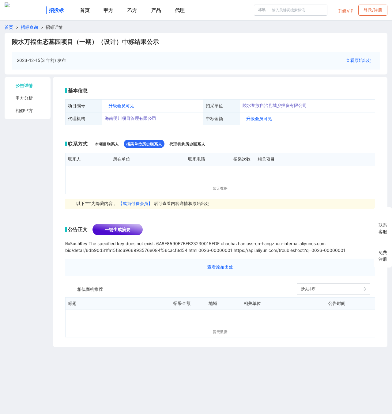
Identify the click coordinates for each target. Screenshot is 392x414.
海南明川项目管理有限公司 (130, 118)
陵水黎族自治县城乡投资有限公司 (275, 105)
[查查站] (24, 10)
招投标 (56, 10)
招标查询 (29, 27)
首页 (9, 27)
